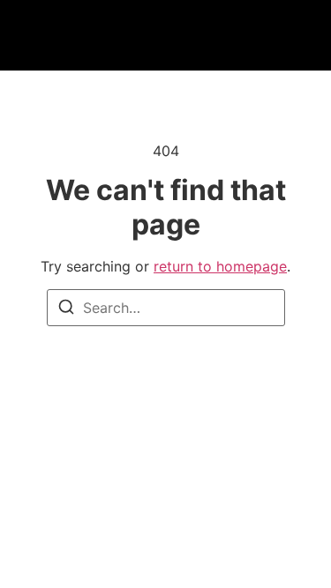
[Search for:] (166, 307)
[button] (76, 35)
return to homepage (220, 266)
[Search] (66, 309)
